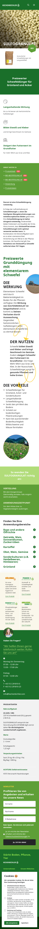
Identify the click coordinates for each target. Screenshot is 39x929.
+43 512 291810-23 (13, 686)
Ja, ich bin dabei (19, 842)
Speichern (24, 923)
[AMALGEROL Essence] (28, 603)
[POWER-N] (28, 578)
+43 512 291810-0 (12, 683)
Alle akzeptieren (12, 923)
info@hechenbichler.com (14, 694)
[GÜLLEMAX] (11, 578)
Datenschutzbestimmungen (17, 836)
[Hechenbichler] (10, 4)
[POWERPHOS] (11, 603)
